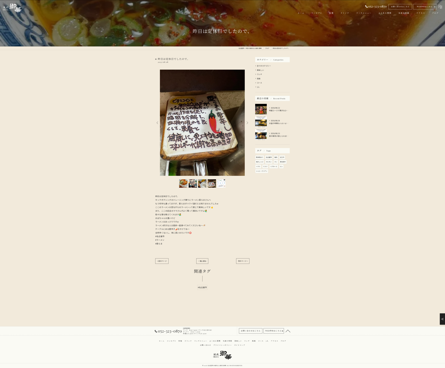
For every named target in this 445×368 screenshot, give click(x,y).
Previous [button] (157, 122)
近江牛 (282, 157)
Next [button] (247, 122)
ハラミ (258, 166)
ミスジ (265, 166)
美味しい (260, 70)
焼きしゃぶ (259, 162)
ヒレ (281, 166)
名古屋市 (269, 157)
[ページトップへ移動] (288, 331)
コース (259, 82)
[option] (202, 123)
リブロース (273, 166)
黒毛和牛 (283, 162)
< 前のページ (162, 261)
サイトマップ (239, 345)
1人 (258, 87)
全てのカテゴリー (264, 66)
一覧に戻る (202, 261)
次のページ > (243, 261)
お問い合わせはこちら (400, 6)
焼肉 (275, 157)
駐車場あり (259, 157)
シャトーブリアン (261, 171)
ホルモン (269, 162)
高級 (258, 78)
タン (275, 162)
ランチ (259, 74)
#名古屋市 (202, 287)
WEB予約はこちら (424, 6)
